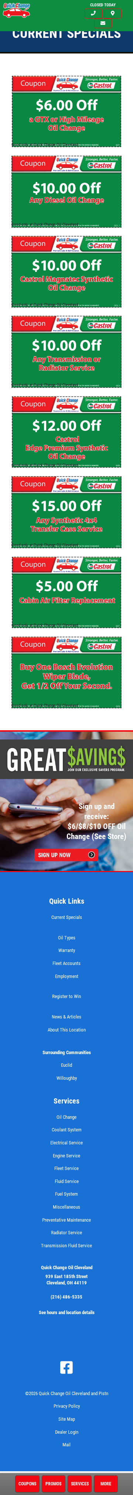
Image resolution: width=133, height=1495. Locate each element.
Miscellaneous (66, 1207)
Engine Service (66, 1155)
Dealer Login (66, 1432)
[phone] (93, 14)
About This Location (67, 1030)
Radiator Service (66, 1232)
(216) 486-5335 (66, 1297)
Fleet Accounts (66, 963)
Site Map (66, 1419)
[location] (113, 14)
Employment (66, 976)
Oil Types (66, 937)
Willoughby (67, 1078)
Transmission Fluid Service (66, 1245)
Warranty (66, 950)
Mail (66, 1444)
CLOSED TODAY (103, 5)
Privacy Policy (67, 1406)
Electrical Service (66, 1142)
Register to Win (66, 996)
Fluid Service (67, 1181)
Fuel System (66, 1194)
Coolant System (67, 1129)
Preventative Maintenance (66, 1220)
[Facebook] (66, 1367)
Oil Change (66, 1117)
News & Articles (66, 1017)
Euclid (66, 1065)
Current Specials (66, 917)
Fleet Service (66, 1168)
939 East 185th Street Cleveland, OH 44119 (66, 1280)
